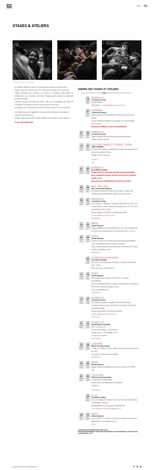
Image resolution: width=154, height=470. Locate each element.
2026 (125, 93)
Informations (96, 218)
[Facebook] (133, 466)
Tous (82, 93)
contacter (131, 231)
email (91, 433)
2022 (108, 93)
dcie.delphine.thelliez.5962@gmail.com (106, 408)
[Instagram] (136, 466)
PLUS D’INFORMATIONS (24, 122)
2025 (121, 93)
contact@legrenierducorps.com (113, 105)
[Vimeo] (139, 466)
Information (95, 317)
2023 (112, 93)
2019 (96, 93)
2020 (100, 93)
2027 (129, 93)
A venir (87, 93)
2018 (91, 93)
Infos (93, 162)
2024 (117, 93)
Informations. (96, 252)
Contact (94, 159)
